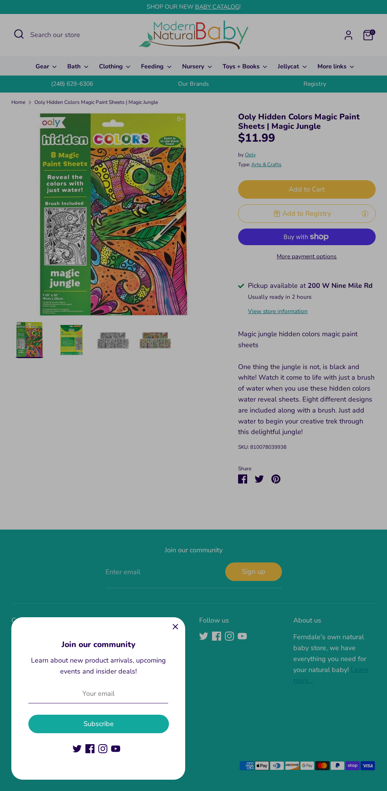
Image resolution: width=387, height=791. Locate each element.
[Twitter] (77, 748)
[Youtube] (115, 748)
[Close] (175, 627)
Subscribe (99, 723)
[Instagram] (102, 748)
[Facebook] (89, 748)
